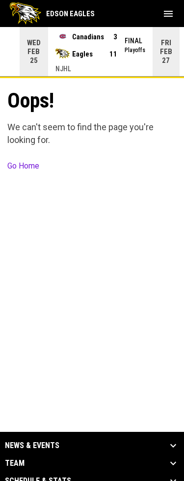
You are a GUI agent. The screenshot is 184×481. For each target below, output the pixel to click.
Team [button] (15, 463)
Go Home (23, 165)
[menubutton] (168, 14)
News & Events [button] (32, 446)
